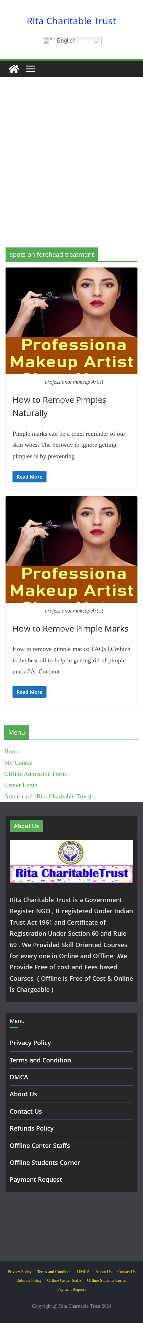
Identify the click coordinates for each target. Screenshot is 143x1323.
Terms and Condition (40, 1060)
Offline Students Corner (45, 1162)
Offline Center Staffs (40, 1145)
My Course (18, 762)
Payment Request (36, 1179)
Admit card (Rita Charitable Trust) (47, 796)
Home (11, 751)
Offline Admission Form (35, 773)
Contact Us (26, 1111)
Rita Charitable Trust (71, 20)
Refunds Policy (32, 1128)
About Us (23, 1094)
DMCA (19, 1077)
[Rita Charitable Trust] (14, 69)
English (66, 41)
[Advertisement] (71, 172)
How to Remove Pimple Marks (70, 628)
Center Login (20, 784)
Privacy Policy (30, 1043)
